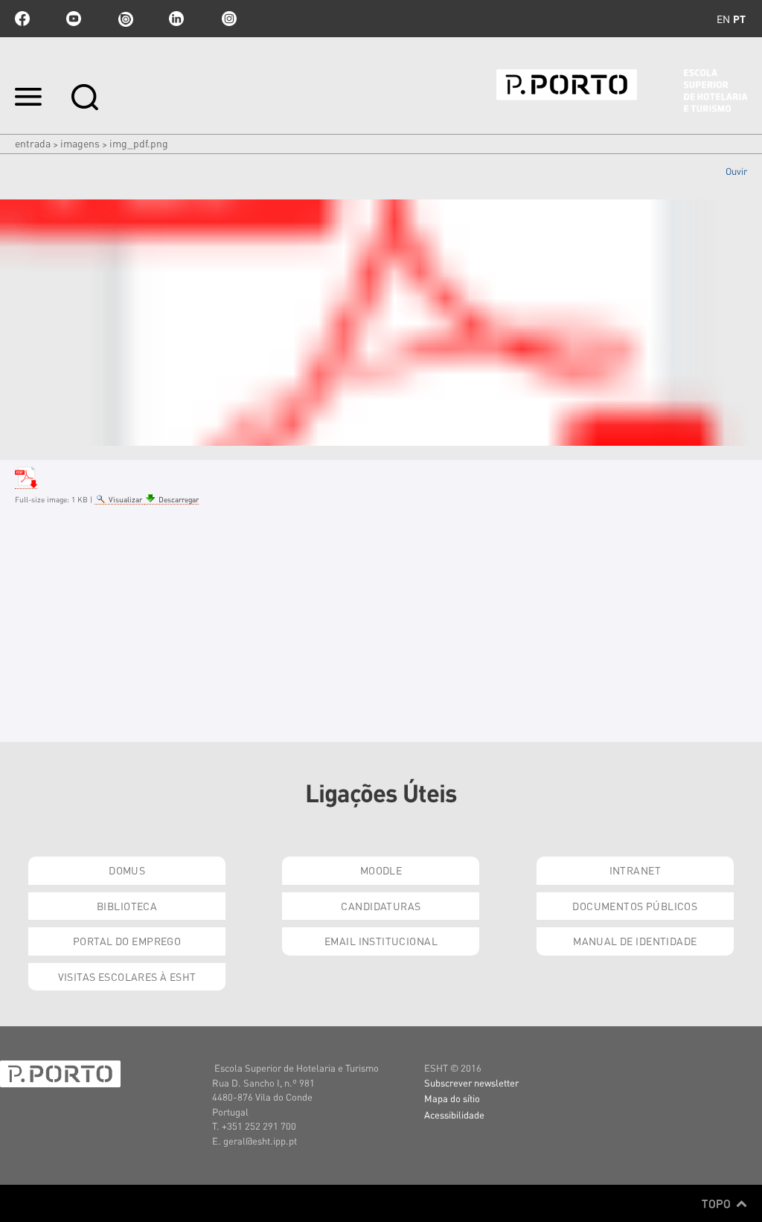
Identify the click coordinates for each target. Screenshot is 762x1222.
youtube (73, 18)
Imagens (80, 143)
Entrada (33, 143)
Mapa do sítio (452, 1098)
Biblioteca (127, 905)
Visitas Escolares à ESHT (127, 976)
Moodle (381, 870)
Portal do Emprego (127, 940)
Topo (718, 1203)
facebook (22, 18)
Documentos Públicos (634, 905)
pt (739, 18)
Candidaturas (380, 905)
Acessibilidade (454, 1114)
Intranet (635, 870)
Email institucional (381, 940)
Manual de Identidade (635, 940)
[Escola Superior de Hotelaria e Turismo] (621, 90)
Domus (127, 870)
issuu (125, 18)
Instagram (227, 18)
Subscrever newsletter (471, 1082)
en (723, 18)
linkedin (176, 18)
